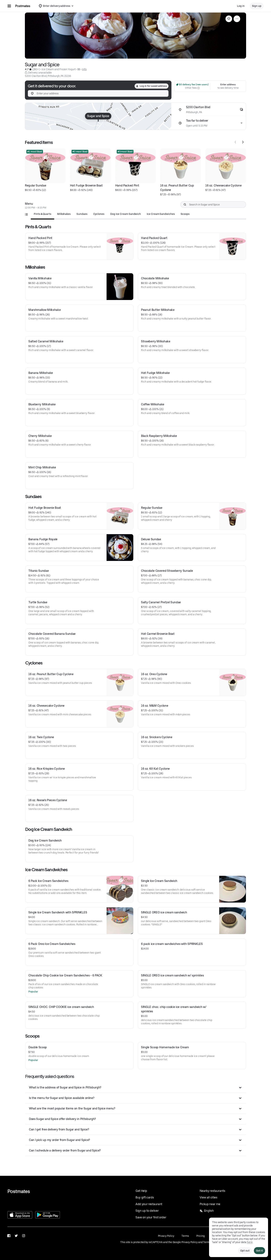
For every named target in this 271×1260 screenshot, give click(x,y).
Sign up (256, 5)
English (209, 1210)
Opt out (244, 1250)
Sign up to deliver (147, 1210)
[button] (135, 1087)
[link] (228, 18)
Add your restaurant (149, 1204)
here (250, 1242)
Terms (185, 1235)
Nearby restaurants (212, 1191)
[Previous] (235, 142)
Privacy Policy (166, 1235)
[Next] (242, 142)
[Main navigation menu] (9, 5)
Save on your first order (151, 1217)
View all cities (208, 1197)
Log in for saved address (153, 86)
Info (84, 69)
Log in (241, 5)
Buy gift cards (145, 1197)
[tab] (42, 214)
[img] (98, 116)
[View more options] (237, 18)
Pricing (200, 1235)
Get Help (141, 1191)
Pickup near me (210, 1204)
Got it (259, 1250)
